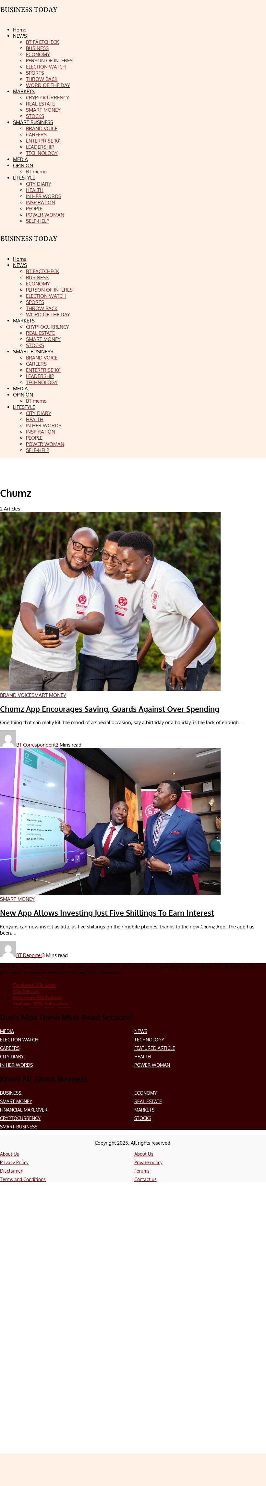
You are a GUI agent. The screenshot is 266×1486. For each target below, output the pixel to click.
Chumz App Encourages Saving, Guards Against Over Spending (109, 708)
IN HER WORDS (16, 1065)
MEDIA (7, 1031)
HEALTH (142, 1056)
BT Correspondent (36, 745)
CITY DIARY (12, 1056)
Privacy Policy (14, 1162)
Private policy (148, 1162)
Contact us (145, 1179)
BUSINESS (10, 1093)
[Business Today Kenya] (29, 244)
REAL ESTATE (148, 1101)
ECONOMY (145, 1093)
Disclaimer (11, 1171)
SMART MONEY (16, 1101)
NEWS (140, 1031)
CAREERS (9, 1048)
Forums (142, 1171)
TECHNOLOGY (149, 1039)
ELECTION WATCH (19, 1039)
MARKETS (144, 1110)
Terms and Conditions (23, 1179)
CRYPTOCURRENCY (20, 1118)
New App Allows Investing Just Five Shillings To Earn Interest (107, 912)
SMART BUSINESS (18, 1126)
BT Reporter (29, 955)
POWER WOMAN (152, 1065)
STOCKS (142, 1118)
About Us (9, 1154)
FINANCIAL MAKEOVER (23, 1110)
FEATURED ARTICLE (154, 1048)
